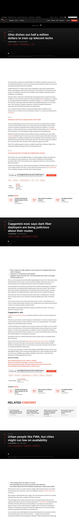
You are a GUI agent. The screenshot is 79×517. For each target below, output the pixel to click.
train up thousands (51, 167)
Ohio (10, 44)
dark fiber (10, 236)
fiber (32, 44)
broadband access (27, 445)
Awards (48, 20)
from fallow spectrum (48, 491)
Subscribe (74, 20)
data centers (17, 236)
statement (11, 112)
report (42, 100)
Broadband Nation (32, 17)
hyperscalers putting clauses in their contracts (38, 341)
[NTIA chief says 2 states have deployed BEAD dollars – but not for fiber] (33, 408)
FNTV (57, 20)
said (56, 165)
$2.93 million (51, 129)
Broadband (11, 20)
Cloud (16, 20)
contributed (11, 136)
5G (36, 180)
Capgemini (35, 236)
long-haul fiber (49, 375)
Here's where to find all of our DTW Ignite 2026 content (67, 412)
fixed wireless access (17, 445)
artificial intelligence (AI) (26, 236)
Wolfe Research (36, 445)
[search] (76, 17)
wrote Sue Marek (43, 502)
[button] (4, 40)
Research (53, 20)
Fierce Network (4, 17)
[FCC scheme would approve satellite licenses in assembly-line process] (16, 408)
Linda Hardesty (22, 379)
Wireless (22, 20)
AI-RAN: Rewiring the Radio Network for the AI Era (21, 200)
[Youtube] (65, 17)
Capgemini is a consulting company (17, 315)
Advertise (52, 17)
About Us (56, 17)
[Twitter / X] (63, 17)
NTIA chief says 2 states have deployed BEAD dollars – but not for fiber (33, 412)
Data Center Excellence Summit (22, 17)
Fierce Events (38, 17)
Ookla (10, 445)
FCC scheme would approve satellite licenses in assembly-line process (16, 412)
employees (16, 44)
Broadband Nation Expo (12, 17)
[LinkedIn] (60, 17)
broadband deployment (24, 44)
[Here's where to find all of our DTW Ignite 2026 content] (67, 408)
